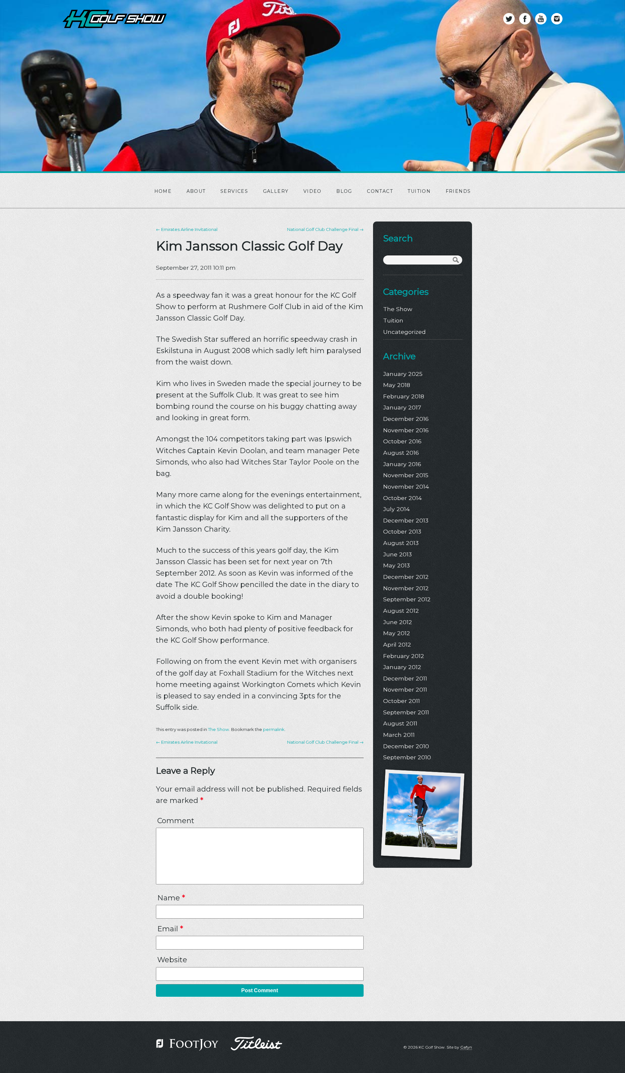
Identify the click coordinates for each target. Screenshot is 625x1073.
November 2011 (405, 689)
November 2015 (405, 475)
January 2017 (402, 407)
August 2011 (400, 723)
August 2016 (401, 452)
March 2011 (399, 734)
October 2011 (401, 700)
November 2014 (406, 486)
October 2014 (402, 497)
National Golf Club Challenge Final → (325, 229)
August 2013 (401, 542)
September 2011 (406, 712)
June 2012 (397, 622)
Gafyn (466, 1047)
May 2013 (396, 565)
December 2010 (406, 746)
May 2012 (396, 633)
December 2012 (406, 576)
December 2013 (405, 520)
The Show (218, 729)
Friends (458, 191)
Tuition (419, 191)
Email (170, 928)
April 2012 (397, 644)
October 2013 (402, 531)
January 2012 (402, 667)
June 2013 (397, 554)
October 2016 (402, 441)
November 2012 (406, 588)
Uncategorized (404, 331)
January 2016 (402, 464)
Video (312, 191)
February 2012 (403, 655)
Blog (344, 191)
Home (163, 191)
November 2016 (406, 430)
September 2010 (407, 757)
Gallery (276, 191)
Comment (175, 820)
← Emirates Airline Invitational (186, 229)
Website (172, 959)
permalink (274, 729)
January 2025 (403, 373)
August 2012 (401, 610)
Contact (380, 191)
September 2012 (407, 599)
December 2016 (406, 418)
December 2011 (405, 678)
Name (171, 898)
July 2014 (396, 509)
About (196, 191)
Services (234, 191)
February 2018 (403, 396)
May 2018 (396, 384)
